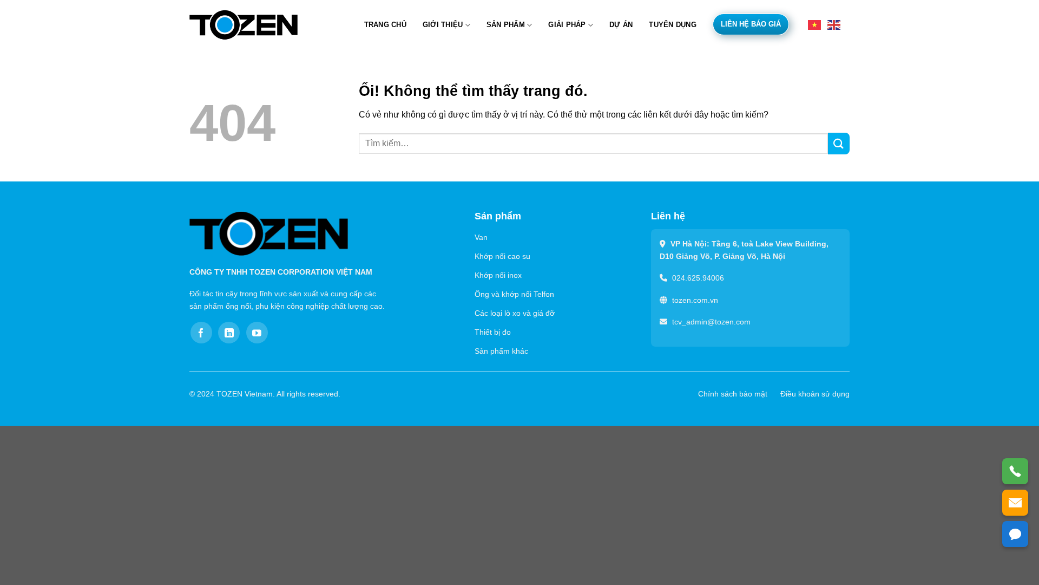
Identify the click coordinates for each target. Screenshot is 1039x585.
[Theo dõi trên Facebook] (201, 332)
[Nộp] (839, 143)
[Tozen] (243, 24)
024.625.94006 (698, 278)
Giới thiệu (443, 25)
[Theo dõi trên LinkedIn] (229, 332)
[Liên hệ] (1015, 534)
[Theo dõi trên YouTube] (257, 332)
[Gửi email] (1015, 503)
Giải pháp (567, 25)
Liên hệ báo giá (751, 24)
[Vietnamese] (815, 24)
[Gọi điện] (1015, 471)
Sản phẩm (505, 25)
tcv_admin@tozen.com (711, 321)
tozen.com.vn (695, 300)
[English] (834, 24)
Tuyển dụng (672, 25)
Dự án (621, 25)
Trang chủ (385, 25)
